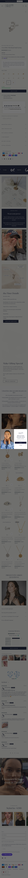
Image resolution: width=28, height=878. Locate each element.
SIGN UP (20, 442)
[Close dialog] (26, 429)
